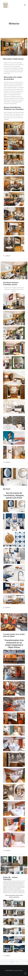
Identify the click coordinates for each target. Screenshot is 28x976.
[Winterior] (5, 5)
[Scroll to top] (25, 973)
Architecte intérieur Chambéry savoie (10, 284)
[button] (25, 5)
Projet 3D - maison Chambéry (10, 878)
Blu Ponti (6, 489)
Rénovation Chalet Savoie (13, 59)
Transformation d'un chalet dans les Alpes (14, 635)
